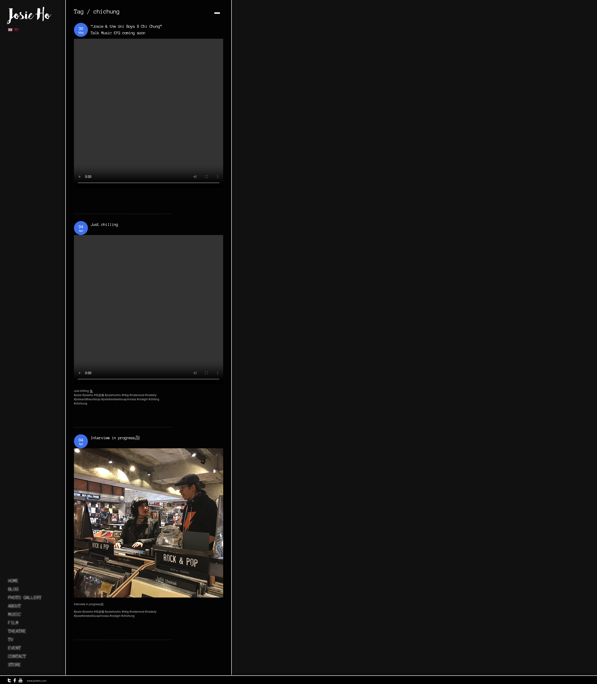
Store (14, 664)
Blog (13, 589)
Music (14, 614)
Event (14, 647)
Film (13, 622)
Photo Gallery (25, 597)
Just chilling (104, 224)
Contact (17, 656)
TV (10, 639)
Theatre (17, 631)
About (14, 605)
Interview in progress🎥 (115, 437)
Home (13, 580)
